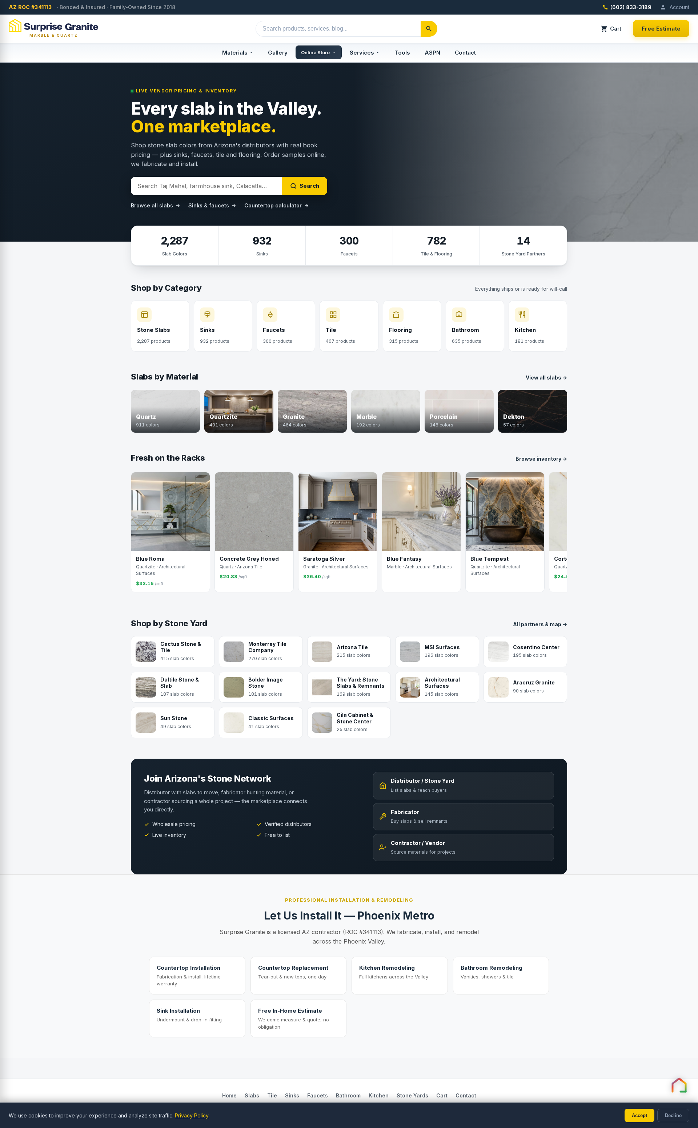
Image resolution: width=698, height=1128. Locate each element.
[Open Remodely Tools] (679, 1085)
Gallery (278, 52)
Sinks (292, 1095)
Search (309, 185)
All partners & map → (540, 624)
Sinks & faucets (208, 205)
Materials (235, 52)
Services (362, 52)
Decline (673, 1115)
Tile (272, 1095)
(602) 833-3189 (630, 7)
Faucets (317, 1095)
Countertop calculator (273, 205)
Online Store (315, 52)
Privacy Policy (192, 1115)
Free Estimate (661, 28)
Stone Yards (412, 1095)
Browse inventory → (541, 459)
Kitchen (379, 1095)
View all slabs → (546, 377)
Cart (615, 28)
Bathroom (348, 1095)
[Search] (429, 29)
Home (229, 1095)
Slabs (252, 1095)
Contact (465, 52)
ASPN (432, 52)
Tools (402, 52)
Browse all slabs (152, 205)
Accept (639, 1115)
